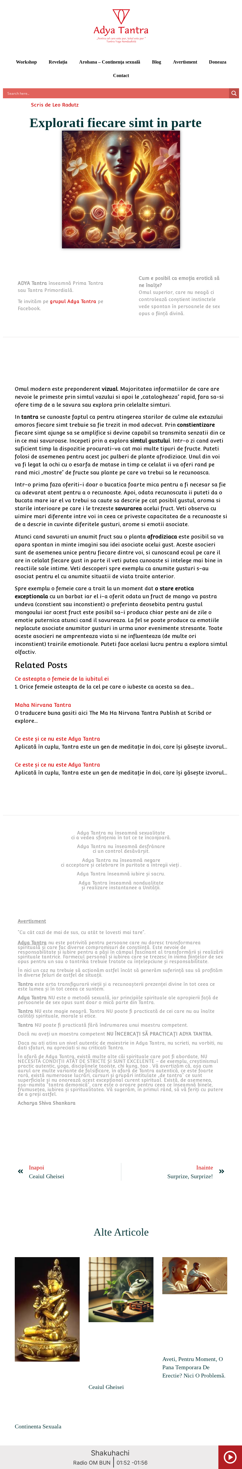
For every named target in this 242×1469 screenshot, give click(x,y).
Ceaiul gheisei (106, 1387)
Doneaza (217, 61)
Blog (156, 61)
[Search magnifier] (234, 93)
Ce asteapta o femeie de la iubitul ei (62, 679)
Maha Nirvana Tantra (43, 705)
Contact (121, 75)
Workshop (26, 61)
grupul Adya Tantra (73, 301)
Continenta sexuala (38, 1426)
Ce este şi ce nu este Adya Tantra (57, 739)
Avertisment (185, 61)
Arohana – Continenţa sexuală (109, 61)
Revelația (58, 61)
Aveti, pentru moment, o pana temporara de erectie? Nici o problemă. (193, 1367)
